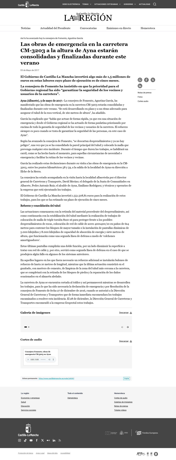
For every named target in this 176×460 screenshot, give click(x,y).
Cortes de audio (120, 398)
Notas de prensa (144, 92)
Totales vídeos (120, 410)
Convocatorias (88, 28)
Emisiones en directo (119, 28)
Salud (23, 402)
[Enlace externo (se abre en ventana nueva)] (147, 454)
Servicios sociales (28, 410)
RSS (60, 440)
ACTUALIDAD (144, 4)
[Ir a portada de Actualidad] (88, 18)
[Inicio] (50, 429)
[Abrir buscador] (154, 4)
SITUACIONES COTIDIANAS (106, 4)
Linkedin (54, 440)
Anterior (122, 327)
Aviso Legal (40, 453)
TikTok (25, 440)
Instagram (19, 440)
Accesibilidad (65, 453)
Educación (25, 406)
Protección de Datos (25, 453)
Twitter (42, 440)
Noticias (26, 28)
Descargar (124, 312)
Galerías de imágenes (123, 402)
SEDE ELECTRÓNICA (71, 4)
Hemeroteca (148, 28)
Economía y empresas (30, 398)
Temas (85, 4)
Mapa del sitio (52, 453)
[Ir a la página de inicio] (28, 4)
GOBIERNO (128, 4)
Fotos (140, 97)
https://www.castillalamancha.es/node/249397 (56, 378)
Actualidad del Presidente (55, 28)
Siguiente (127, 327)
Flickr (48, 440)
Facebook (37, 440)
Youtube (31, 440)
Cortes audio (143, 101)
